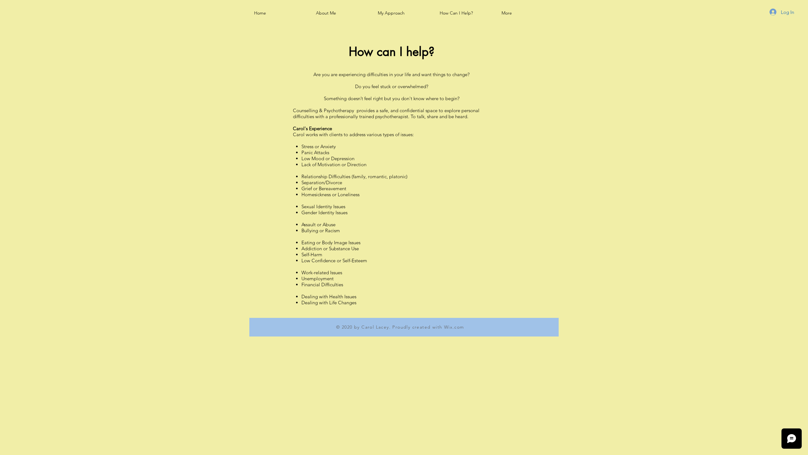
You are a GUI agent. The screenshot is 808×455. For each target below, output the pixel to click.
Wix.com (454, 327)
